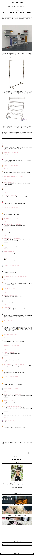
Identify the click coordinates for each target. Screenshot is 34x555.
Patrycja (5, 357)
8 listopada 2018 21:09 (14, 383)
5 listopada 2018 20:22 (14, 165)
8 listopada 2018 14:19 (14, 376)
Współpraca (23, 6)
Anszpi (5, 244)
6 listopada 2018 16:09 (12, 300)
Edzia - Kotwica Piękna (8, 224)
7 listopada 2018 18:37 (12, 357)
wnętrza (8, 141)
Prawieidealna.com (8, 171)
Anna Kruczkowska (8, 195)
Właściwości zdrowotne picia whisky (17, 504)
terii (5, 320)
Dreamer (5, 188)
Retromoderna (7, 383)
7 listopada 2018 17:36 (17, 258)
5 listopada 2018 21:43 (12, 188)
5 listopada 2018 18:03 (15, 152)
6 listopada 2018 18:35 (21, 313)
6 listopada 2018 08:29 (18, 224)
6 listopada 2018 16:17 (11, 307)
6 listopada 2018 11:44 (14, 251)
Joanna (5, 182)
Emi (4, 413)
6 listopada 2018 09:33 (16, 238)
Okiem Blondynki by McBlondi (10, 364)
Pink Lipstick (6, 376)
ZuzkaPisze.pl (7, 165)
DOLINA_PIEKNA (7, 251)
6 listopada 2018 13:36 (14, 265)
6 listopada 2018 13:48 (11, 282)
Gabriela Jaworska (8, 370)
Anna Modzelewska (8, 340)
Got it (19, 553)
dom (3, 141)
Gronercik (6, 295)
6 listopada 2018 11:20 (11, 244)
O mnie (17, 6)
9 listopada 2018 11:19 (15, 388)
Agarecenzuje (7, 207)
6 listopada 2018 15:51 (12, 295)
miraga (5, 201)
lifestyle (5, 141)
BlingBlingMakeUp (8, 238)
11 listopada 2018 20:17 (16, 406)
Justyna (5, 282)
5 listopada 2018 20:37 (20, 176)
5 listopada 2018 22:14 (14, 207)
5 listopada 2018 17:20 (13, 145)
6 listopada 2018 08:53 (13, 229)
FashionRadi (6, 229)
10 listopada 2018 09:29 (16, 394)
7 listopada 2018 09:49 (16, 340)
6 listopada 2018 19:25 (10, 320)
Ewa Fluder (6, 145)
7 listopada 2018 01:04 (13, 334)
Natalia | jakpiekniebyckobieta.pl (11, 276)
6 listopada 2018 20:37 (10, 326)
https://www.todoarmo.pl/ (9, 176)
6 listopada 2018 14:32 (13, 288)
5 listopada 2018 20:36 (16, 171)
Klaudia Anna (17, 2)
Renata (5, 307)
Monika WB (6, 288)
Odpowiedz (6, 149)
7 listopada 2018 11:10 (12, 352)
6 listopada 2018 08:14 (13, 218)
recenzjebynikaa (7, 388)
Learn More (15, 553)
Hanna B (5, 300)
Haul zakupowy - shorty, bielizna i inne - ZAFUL (17, 515)
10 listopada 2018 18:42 (11, 400)
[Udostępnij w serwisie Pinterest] (19, 140)
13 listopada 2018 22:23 (11, 420)
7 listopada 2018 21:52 (16, 370)
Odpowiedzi (7, 257)
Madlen (5, 420)
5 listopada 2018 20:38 (11, 182)
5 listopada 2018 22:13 (11, 201)
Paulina (5, 400)
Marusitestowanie (8, 406)
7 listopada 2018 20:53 (21, 364)
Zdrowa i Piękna (7, 345)
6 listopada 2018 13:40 (22, 276)
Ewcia (5, 326)
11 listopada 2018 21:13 (9, 413)
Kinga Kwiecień (7, 265)
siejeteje (5, 352)
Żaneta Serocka (7, 152)
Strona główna (11, 6)
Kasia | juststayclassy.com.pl (10, 313)
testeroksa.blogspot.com (9, 213)
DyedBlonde (6, 218)
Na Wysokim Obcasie (8, 394)
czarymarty (6, 334)
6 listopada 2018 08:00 (19, 213)
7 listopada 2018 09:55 (15, 345)
